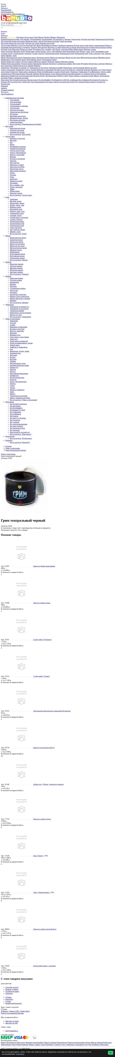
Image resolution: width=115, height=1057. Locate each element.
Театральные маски (49, 60)
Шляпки (37, 66)
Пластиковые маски (18, 60)
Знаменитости (6, 74)
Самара (37, 1045)
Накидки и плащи (54, 47)
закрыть (4, 88)
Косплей (29, 74)
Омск (14, 1045)
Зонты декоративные (97, 45)
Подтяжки (37, 49)
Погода (93, 74)
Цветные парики (67, 62)
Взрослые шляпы (13, 64)
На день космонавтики (36, 82)
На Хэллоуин (13, 82)
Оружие (4, 49)
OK (110, 1053)
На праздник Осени (67, 82)
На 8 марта (94, 80)
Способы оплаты (11, 987)
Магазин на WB (11, 1023)
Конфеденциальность (13, 1003)
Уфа (89, 1045)
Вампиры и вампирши (45, 70)
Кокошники (37, 64)
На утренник (80, 82)
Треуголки (76, 64)
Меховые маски (104, 58)
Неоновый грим (73, 51)
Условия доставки (12, 991)
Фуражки (84, 64)
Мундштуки (42, 47)
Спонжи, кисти (7, 53)
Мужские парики (54, 62)
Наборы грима (60, 51)
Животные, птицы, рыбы (101, 72)
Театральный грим (67, 53)
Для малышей (47, 39)
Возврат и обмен (11, 989)
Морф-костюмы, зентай (34, 41)
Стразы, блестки (38, 53)
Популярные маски (34, 60)
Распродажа (5, 84)
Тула (86, 1045)
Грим (36, 37)
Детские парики (27, 62)
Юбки (71, 49)
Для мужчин (76, 39)
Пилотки (52, 64)
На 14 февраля (72, 80)
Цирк (91, 76)
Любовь (36, 74)
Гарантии (9, 993)
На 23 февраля (84, 80)
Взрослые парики (14, 62)
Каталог (4, 37)
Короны (46, 64)
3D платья (5, 41)
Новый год (79, 74)
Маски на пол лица (72, 58)
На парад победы (52, 82)
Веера (38, 45)
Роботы (60, 76)
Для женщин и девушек (62, 39)
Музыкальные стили (47, 74)
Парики (47, 37)
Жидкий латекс (19, 51)
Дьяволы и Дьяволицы (79, 72)
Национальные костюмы (65, 74)
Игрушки (15, 74)
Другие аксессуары (81, 45)
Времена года (96, 70)
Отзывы (8, 997)
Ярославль (104, 1045)
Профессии (13, 76)
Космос (22, 74)
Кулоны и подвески (22, 47)
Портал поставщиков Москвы (12, 1013)
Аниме (33, 70)
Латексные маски (43, 58)
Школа (96, 76)
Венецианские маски (14, 58)
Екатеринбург (6, 10)
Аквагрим (9, 51)
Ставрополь (69, 1045)
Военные (87, 70)
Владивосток (12, 1042)
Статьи (8, 1001)
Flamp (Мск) (25, 1011)
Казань (53, 1042)
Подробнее (20, 1054)
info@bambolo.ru (18, 14)
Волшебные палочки (49, 45)
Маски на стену (91, 68)
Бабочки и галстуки (18, 45)
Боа (34, 45)
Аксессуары (28, 37)
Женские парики (40, 62)
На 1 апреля (23, 82)
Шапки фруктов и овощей (23, 66)
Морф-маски (6, 60)
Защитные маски (29, 58)
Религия (36, 76)
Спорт (65, 76)
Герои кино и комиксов (27, 72)
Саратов (57, 1045)
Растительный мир (26, 76)
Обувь (109, 47)
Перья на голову (26, 49)
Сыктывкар (79, 1045)
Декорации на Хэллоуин (38, 68)
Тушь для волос (95, 53)
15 (2, 756)
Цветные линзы (90, 49)
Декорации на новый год (19, 68)
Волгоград (21, 1042)
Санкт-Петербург (47, 1045)
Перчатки (16, 49)
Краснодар (72, 1042)
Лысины (34, 47)
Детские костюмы (88, 39)
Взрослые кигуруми (17, 43)
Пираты (87, 74)
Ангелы (27, 70)
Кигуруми (5, 43)
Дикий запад (65, 72)
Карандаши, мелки (33, 51)
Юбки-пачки (78, 49)
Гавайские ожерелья (65, 45)
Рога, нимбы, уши (48, 49)
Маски (40, 37)
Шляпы (53, 37)
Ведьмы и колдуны (61, 70)
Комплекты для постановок (73, 68)
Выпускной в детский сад (95, 82)
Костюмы (20, 37)
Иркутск (47, 1042)
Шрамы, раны (11, 56)
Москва (94, 1042)
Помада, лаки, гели (87, 51)
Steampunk (20, 70)
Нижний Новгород (104, 1042)
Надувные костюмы (51, 41)
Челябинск (96, 1045)
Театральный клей (81, 53)
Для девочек (24, 39)
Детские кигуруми (32, 43)
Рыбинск (25, 1045)
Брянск (3, 1042)
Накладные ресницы (99, 47)
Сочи (63, 1045)
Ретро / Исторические (48, 76)
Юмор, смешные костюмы (18, 78)
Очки (10, 49)
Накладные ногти (83, 47)
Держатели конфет (56, 68)
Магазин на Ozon (12, 1021)
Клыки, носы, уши (48, 51)
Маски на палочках (57, 58)
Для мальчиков (35, 39)
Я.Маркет (4, 1011)
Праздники (5, 80)
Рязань (31, 1045)
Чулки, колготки (61, 49)
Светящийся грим (101, 51)
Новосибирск (6, 1045)
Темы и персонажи (8, 70)
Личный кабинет (7, 90)
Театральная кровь (52, 53)
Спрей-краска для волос (22, 53)
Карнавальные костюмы (10, 39)
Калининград (62, 1042)
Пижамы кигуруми (47, 43)
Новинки (4, 86)
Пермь (18, 1045)
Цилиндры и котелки (97, 64)
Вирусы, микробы (76, 70)
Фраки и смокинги (81, 76)
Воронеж (29, 1042)
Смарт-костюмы (66, 41)
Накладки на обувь (69, 47)
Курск (88, 1042)
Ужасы (71, 76)
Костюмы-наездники (17, 41)
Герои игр (14, 72)
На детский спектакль (18, 80)
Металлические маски (89, 58)
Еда (89, 72)
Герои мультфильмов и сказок (48, 72)
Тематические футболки (104, 39)
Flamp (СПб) (14, 1011)
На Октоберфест (45, 80)
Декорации (60, 37)
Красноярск (80, 1042)
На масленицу (32, 80)
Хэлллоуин (12, 37)
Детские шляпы (27, 64)
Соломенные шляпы (64, 64)
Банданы (29, 45)
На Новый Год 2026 (59, 80)
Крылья (12, 47)
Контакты (9, 999)
